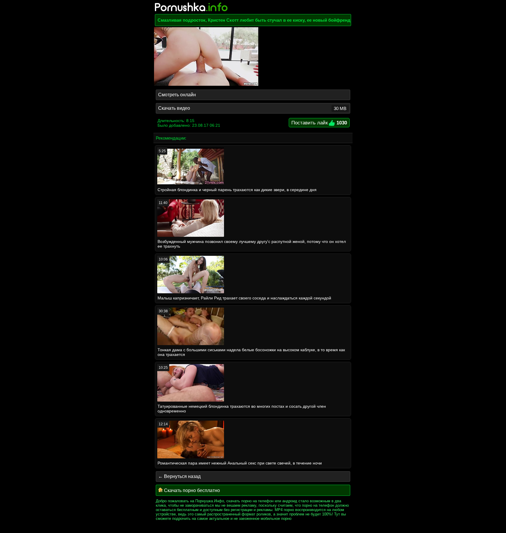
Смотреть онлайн (177, 94)
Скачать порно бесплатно (191, 490)
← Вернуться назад (179, 476)
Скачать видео (252, 108)
